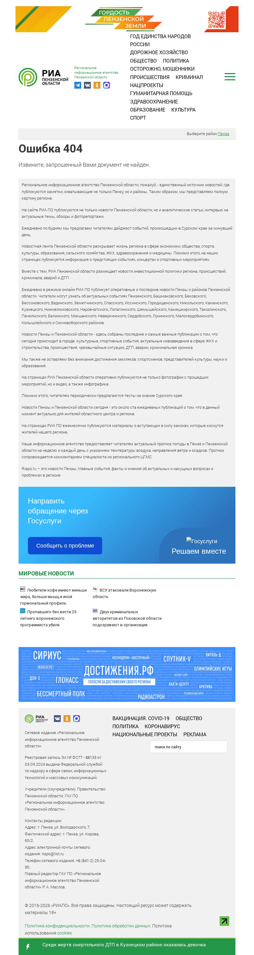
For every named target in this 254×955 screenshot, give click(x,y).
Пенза (223, 133)
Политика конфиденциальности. (57, 926)
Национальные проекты (144, 734)
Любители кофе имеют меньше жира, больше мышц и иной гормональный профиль (53, 596)
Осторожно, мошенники (162, 68)
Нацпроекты (146, 85)
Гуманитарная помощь (161, 93)
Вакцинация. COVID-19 (140, 718)
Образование (147, 109)
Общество (143, 60)
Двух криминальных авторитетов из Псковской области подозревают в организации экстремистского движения (127, 622)
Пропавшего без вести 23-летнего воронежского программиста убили (48, 618)
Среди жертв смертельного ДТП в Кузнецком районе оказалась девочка (124, 944)
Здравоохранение (154, 101)
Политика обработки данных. (121, 926)
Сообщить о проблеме (65, 546)
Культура (183, 109)
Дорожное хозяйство (159, 52)
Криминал (189, 77)
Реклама (194, 734)
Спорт (138, 117)
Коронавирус (162, 726)
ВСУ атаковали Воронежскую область (124, 593)
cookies (64, 933)
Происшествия (149, 77)
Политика (176, 60)
